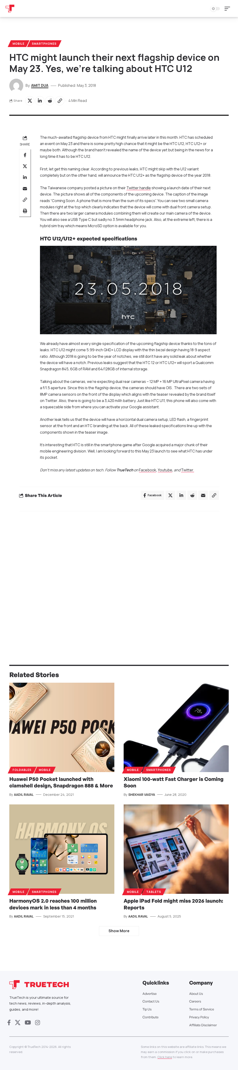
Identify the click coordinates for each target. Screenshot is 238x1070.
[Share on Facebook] (24, 155)
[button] (228, 8)
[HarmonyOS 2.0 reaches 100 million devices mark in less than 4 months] (61, 849)
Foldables (22, 770)
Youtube (165, 470)
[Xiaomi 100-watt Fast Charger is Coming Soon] (176, 727)
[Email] (24, 188)
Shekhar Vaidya (141, 794)
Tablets (153, 892)
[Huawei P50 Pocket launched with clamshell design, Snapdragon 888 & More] (61, 727)
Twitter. (187, 470)
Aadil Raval (24, 794)
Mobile (18, 44)
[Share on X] (29, 100)
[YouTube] (27, 1022)
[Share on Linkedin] (39, 100)
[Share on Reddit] (49, 100)
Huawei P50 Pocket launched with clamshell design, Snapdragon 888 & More (61, 782)
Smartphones (44, 44)
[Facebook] (9, 1022)
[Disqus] (119, 578)
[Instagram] (37, 1022)
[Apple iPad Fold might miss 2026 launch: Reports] (176, 849)
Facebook (147, 470)
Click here (164, 1057)
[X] (18, 1022)
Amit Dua (39, 85)
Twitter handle (138, 187)
